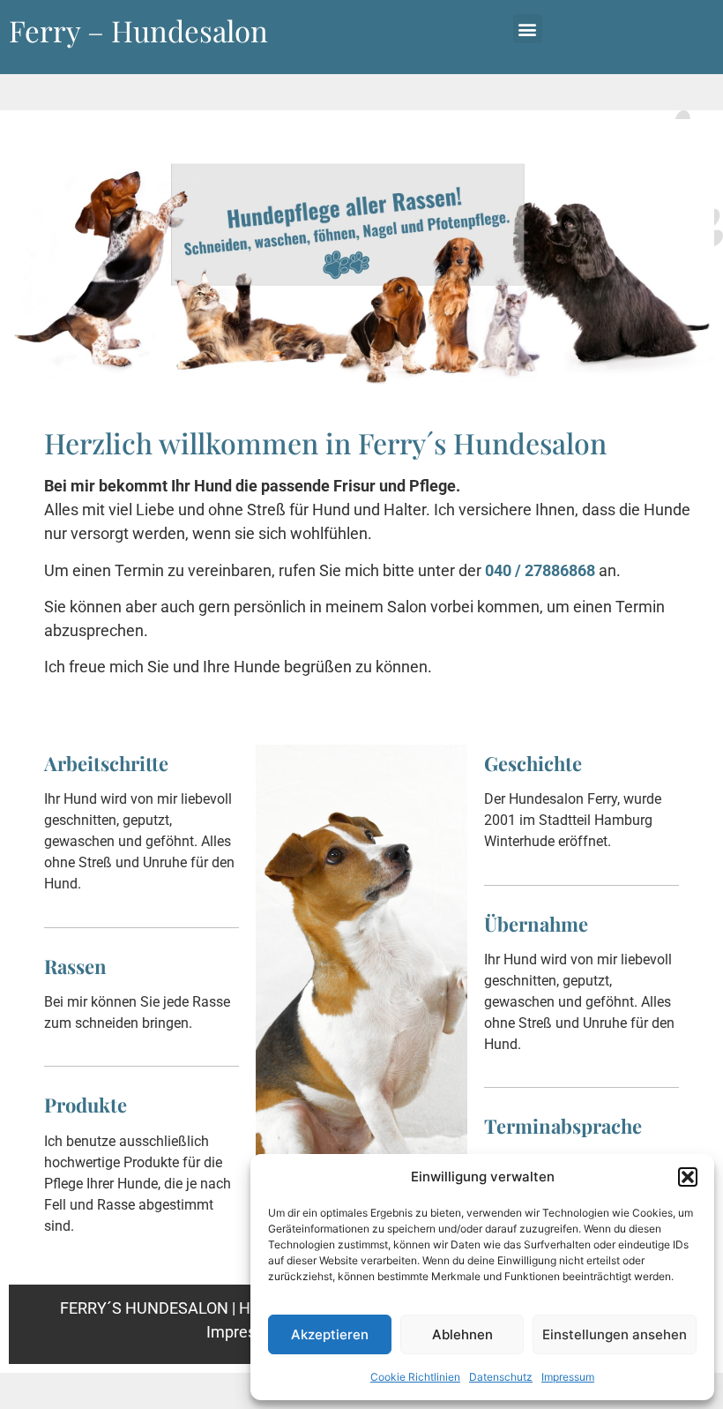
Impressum (567, 1376)
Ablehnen (462, 1334)
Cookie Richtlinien (415, 1376)
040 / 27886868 (540, 570)
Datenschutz (501, 1376)
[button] (688, 1177)
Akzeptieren (330, 1334)
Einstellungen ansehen (614, 1334)
